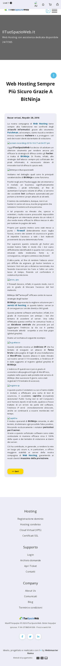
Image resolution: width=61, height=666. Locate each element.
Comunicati (30, 596)
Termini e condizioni (30, 607)
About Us (30, 590)
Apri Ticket (30, 566)
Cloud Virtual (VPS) (30, 530)
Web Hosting (30, 455)
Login (30, 554)
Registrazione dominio (30, 518)
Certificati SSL (30, 535)
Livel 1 (6, 2)
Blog (30, 602)
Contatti (30, 571)
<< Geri (15, 471)
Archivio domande (30, 560)
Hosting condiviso (30, 524)
